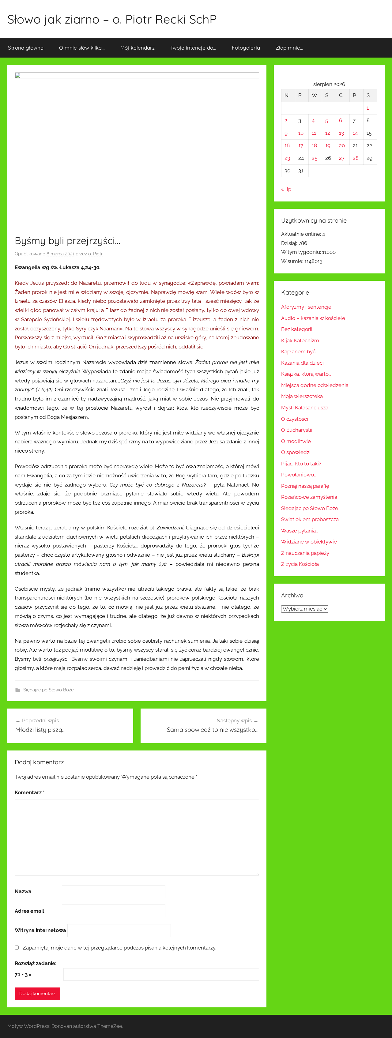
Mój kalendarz (137, 47)
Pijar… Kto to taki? (301, 464)
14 (355, 133)
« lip (286, 189)
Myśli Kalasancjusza (304, 407)
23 (287, 158)
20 (342, 145)
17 (300, 145)
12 (327, 133)
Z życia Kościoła (300, 564)
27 (342, 158)
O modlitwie (296, 441)
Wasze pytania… (299, 531)
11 (314, 133)
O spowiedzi (296, 452)
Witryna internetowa (40, 930)
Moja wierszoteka (302, 396)
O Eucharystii (296, 430)
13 (341, 133)
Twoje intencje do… (193, 47)
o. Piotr (95, 254)
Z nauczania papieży (305, 553)
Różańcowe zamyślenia (309, 497)
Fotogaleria (246, 47)
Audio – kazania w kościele (313, 318)
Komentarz (30, 792)
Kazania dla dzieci (302, 363)
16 (287, 145)
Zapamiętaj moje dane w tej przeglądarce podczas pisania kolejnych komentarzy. (119, 948)
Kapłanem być (298, 351)
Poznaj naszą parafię (305, 486)
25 (314, 158)
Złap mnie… (289, 47)
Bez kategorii (296, 329)
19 (327, 145)
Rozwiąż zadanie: (35, 963)
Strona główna (25, 47)
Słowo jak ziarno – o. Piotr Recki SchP (112, 19)
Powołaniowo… (298, 475)
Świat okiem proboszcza (310, 519)
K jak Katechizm (300, 340)
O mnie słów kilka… (82, 47)
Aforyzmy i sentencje (306, 307)
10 (300, 133)
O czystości (294, 419)
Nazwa (23, 891)
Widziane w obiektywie (309, 542)
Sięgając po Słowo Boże (48, 690)
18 (314, 145)
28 (356, 158)
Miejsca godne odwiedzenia (315, 385)
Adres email (29, 911)
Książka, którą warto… (306, 374)
